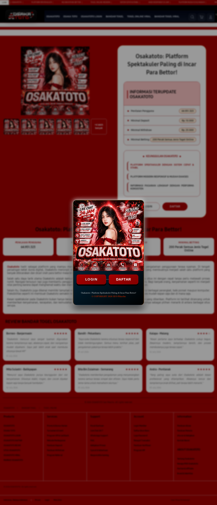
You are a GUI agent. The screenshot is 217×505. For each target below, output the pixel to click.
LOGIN (91, 279)
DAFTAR (123, 279)
